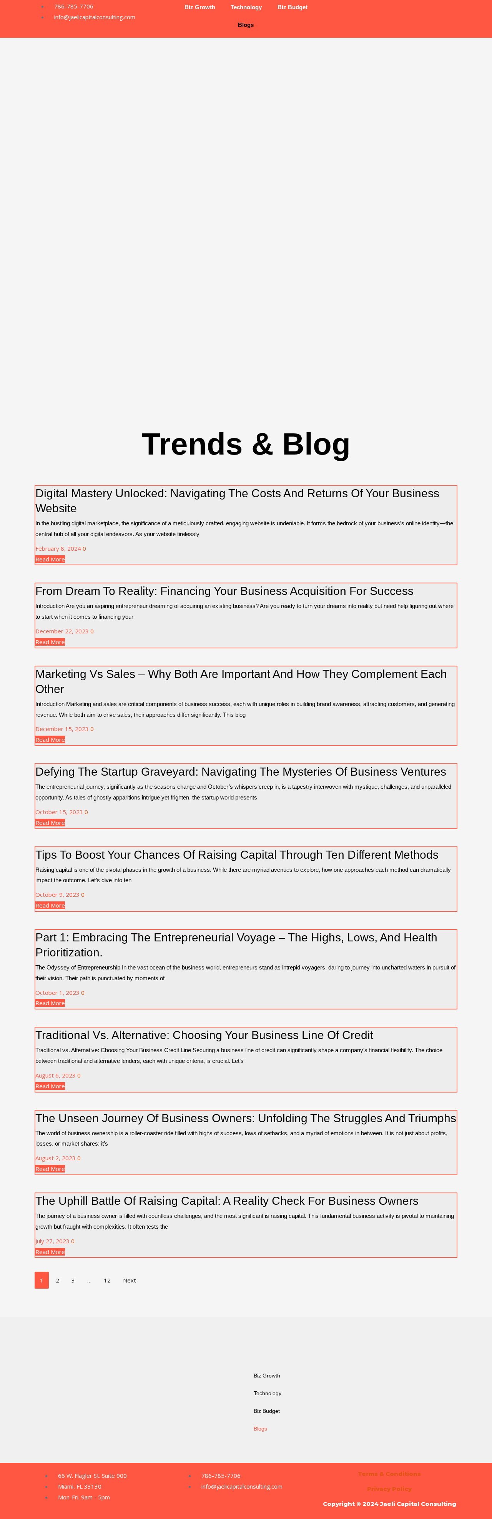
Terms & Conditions (389, 1473)
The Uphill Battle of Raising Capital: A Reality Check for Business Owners (227, 1200)
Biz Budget (267, 1411)
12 (107, 1280)
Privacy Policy (389, 1488)
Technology (267, 1393)
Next (129, 1280)
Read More (50, 559)
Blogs (246, 25)
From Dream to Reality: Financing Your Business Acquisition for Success (224, 591)
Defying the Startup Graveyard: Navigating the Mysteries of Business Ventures (240, 771)
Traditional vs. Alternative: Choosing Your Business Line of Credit (204, 1035)
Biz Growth (267, 1375)
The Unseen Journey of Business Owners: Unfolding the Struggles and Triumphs (245, 1118)
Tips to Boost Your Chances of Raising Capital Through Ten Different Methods (237, 854)
